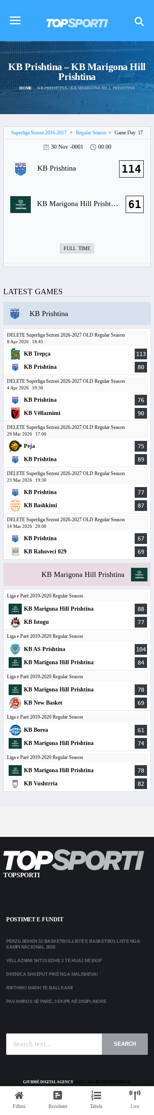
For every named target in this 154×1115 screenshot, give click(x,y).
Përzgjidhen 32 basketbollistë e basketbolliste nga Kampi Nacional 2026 (73, 944)
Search (125, 1044)
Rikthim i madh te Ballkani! (39, 987)
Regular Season (91, 133)
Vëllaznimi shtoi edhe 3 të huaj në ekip (53, 960)
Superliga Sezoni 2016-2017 (39, 133)
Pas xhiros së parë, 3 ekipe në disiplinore (56, 1001)
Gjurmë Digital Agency (48, 1082)
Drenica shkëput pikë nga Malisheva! (52, 974)
